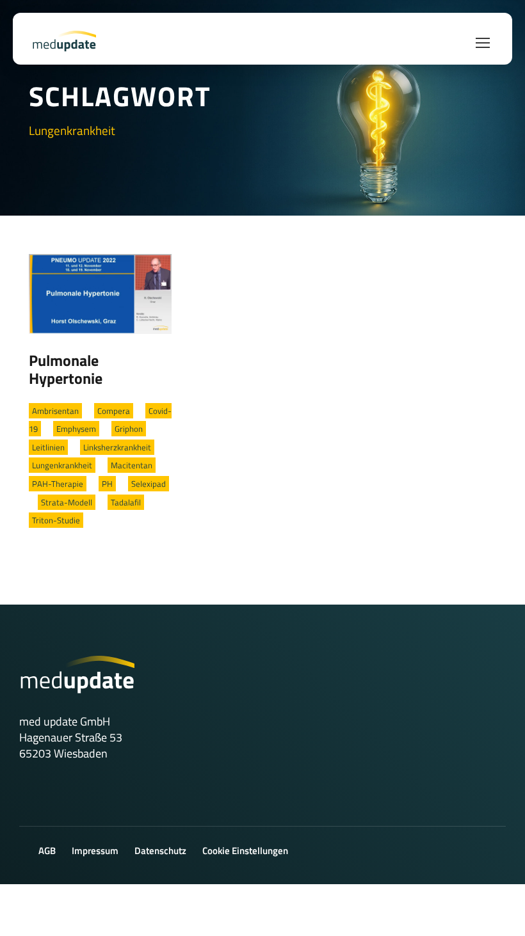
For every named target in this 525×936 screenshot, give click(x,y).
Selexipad (148, 483)
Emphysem (76, 428)
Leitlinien (48, 447)
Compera (113, 410)
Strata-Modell (66, 502)
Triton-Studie (56, 520)
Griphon (129, 428)
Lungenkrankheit (62, 465)
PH (107, 483)
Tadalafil (126, 502)
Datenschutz (160, 850)
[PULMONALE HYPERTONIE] (100, 293)
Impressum (95, 850)
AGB (47, 850)
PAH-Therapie (57, 483)
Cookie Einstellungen (245, 850)
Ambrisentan (55, 410)
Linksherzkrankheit (117, 447)
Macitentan (131, 465)
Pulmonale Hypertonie (65, 369)
